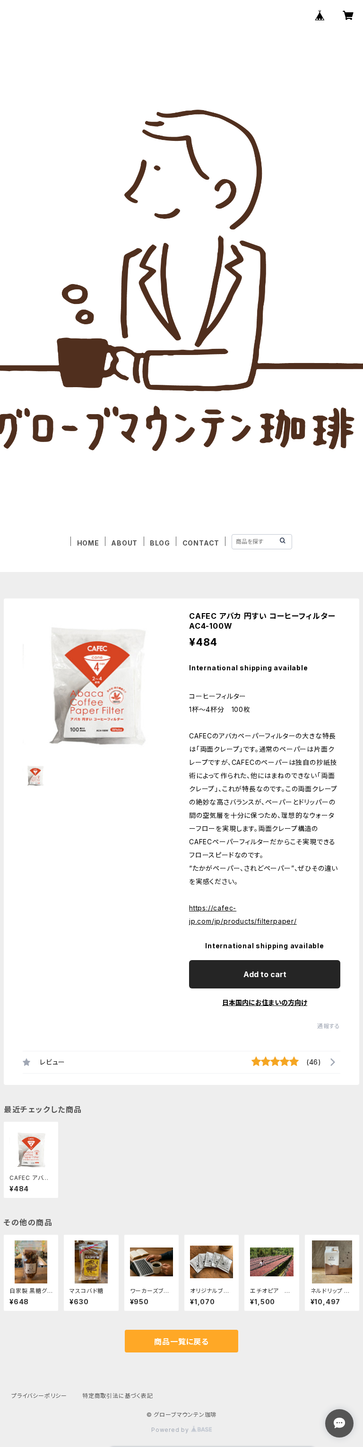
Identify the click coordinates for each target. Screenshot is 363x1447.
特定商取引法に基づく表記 (117, 1395)
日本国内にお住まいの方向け (264, 1002)
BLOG (160, 543)
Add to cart (264, 974)
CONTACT (201, 543)
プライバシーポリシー (39, 1395)
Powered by (171, 1429)
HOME (88, 543)
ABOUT (124, 543)
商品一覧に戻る (181, 1341)
